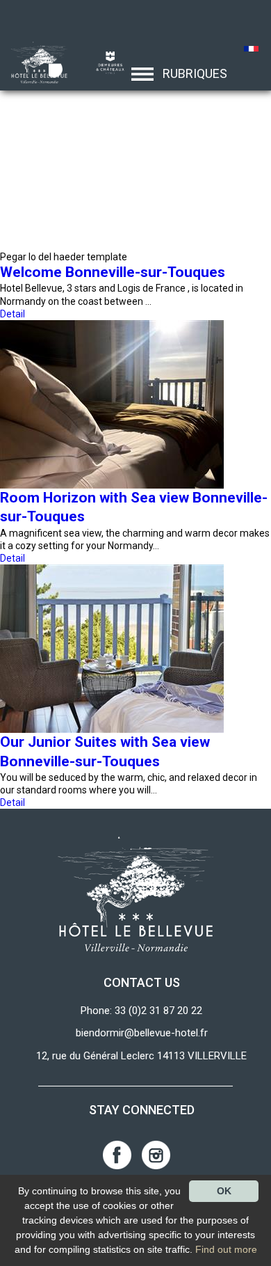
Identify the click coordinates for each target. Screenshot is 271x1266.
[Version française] (252, 50)
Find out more (226, 1249)
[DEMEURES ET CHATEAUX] (105, 62)
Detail (12, 313)
